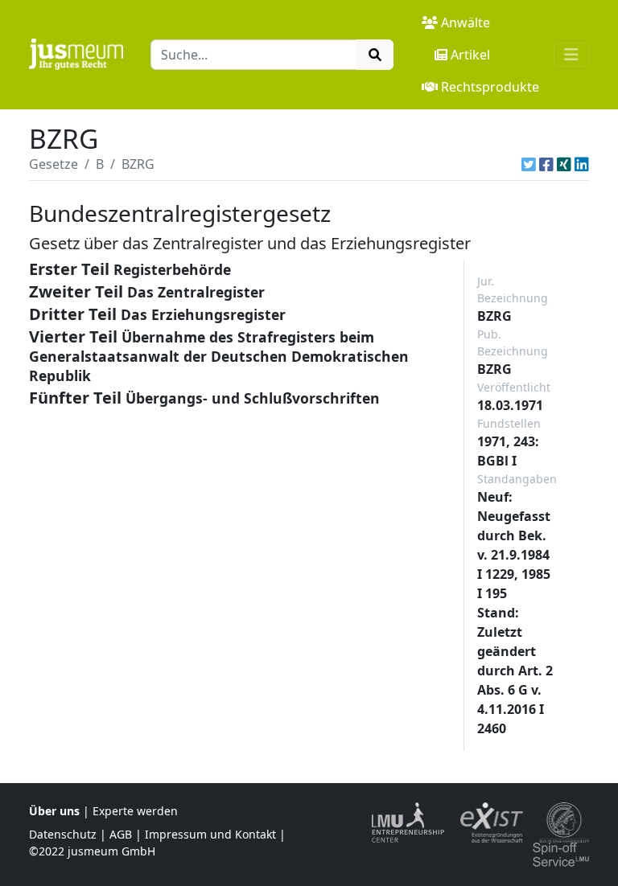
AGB (120, 834)
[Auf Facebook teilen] (546, 164)
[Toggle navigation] (571, 55)
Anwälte (465, 22)
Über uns (54, 810)
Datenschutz (63, 834)
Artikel (470, 55)
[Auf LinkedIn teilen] (582, 164)
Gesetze (53, 164)
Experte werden (135, 810)
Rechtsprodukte (490, 87)
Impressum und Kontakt (210, 834)
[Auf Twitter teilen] (528, 164)
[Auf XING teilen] (564, 164)
